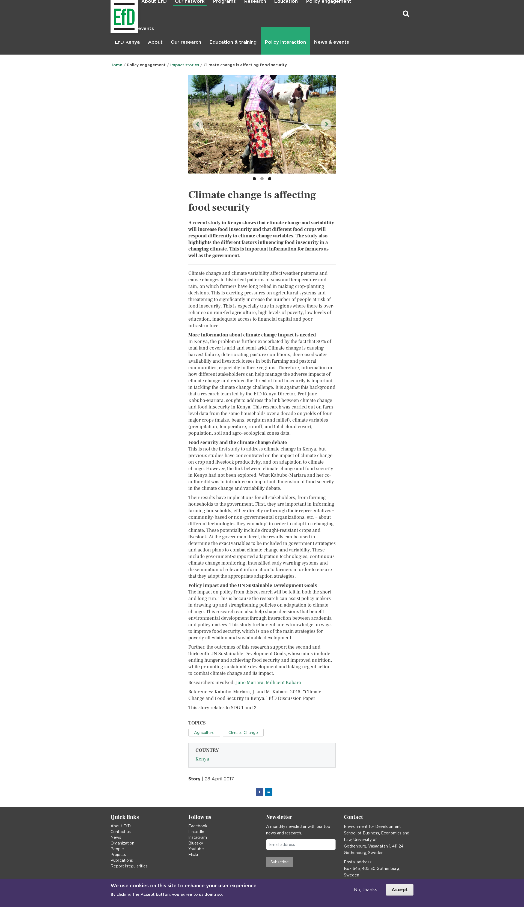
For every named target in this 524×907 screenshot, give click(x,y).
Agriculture (204, 732)
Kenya (202, 759)
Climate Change (243, 732)
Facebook (197, 826)
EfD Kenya (127, 42)
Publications (122, 860)
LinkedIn (196, 832)
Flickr (193, 854)
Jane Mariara (249, 682)
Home (116, 65)
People (117, 849)
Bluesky (195, 843)
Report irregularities (129, 866)
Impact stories (184, 65)
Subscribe (279, 862)
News (116, 837)
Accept (400, 889)
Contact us (121, 832)
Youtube (196, 849)
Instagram (197, 837)
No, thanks (365, 889)
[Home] (111, 13)
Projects (118, 854)
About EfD (121, 826)
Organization (122, 843)
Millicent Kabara (283, 682)
